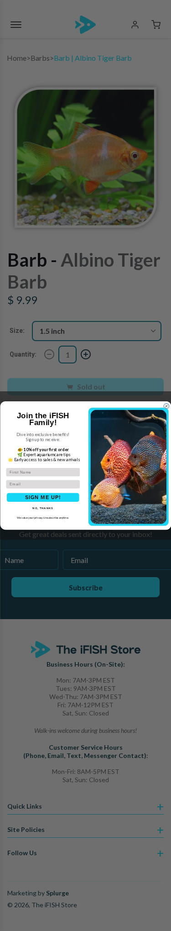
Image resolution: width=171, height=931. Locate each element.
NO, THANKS (42, 508)
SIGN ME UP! (43, 497)
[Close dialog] (166, 406)
